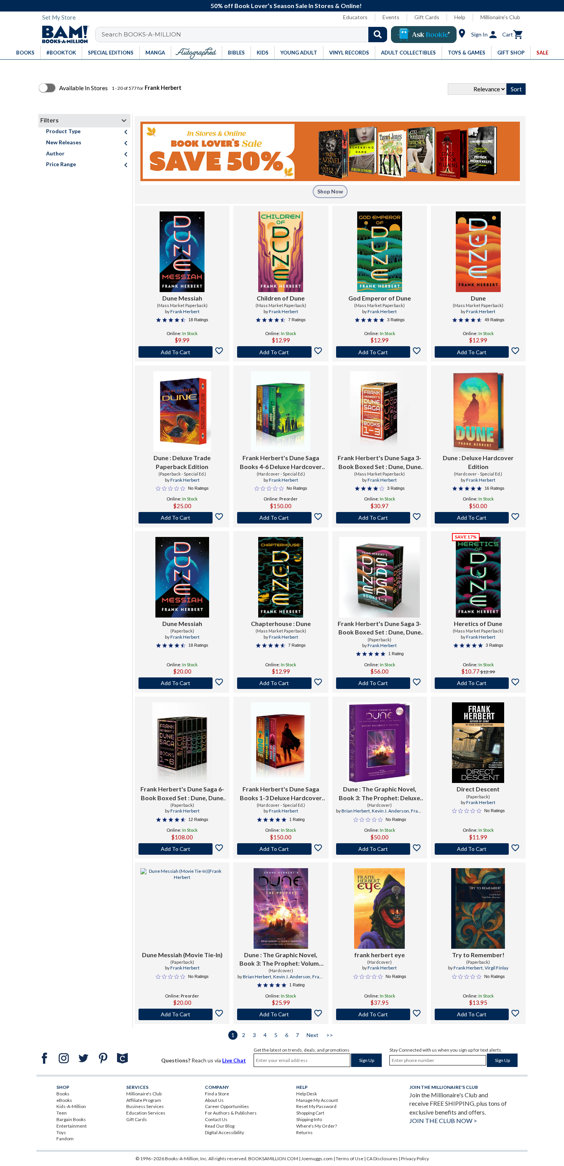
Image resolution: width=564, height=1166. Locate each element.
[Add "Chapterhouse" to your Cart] (280, 683)
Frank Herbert (185, 311)
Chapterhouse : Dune (281, 623)
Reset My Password (316, 1106)
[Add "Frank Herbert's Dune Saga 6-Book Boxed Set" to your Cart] (182, 849)
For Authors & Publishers (231, 1113)
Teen (61, 1113)
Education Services (145, 1113)
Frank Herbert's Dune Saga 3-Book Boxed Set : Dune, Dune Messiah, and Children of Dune (379, 462)
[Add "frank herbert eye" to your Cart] (379, 1014)
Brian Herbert (355, 811)
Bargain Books (71, 1119)
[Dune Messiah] (182, 252)
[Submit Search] (377, 34)
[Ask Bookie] (424, 34)
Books (62, 1094)
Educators (355, 17)
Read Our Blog (219, 1126)
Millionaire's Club (500, 17)
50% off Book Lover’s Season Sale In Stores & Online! (286, 5)
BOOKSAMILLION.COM (273, 1158)
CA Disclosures (382, 1158)
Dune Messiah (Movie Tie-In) (182, 954)
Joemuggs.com (317, 1158)
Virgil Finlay (496, 968)
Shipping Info (309, 1119)
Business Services (145, 1106)
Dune (478, 298)
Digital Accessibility (224, 1132)
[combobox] (246, 34)
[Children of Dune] (280, 252)
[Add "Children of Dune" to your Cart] (280, 352)
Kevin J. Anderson (390, 811)
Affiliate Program (143, 1100)
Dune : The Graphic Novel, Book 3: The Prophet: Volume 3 (280, 959)
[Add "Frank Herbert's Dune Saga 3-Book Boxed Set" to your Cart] (379, 518)
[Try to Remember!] (478, 908)
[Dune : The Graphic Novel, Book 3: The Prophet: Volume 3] (281, 908)
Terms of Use (349, 1158)
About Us (214, 1100)
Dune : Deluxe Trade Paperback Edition (182, 462)
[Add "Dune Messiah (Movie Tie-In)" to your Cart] (182, 1014)
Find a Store (217, 1094)
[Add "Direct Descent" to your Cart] (478, 849)
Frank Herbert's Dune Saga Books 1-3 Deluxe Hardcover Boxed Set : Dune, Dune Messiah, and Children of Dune (280, 793)
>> (329, 1035)
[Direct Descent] (478, 742)
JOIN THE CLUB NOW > (443, 1120)
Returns (304, 1132)
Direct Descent (478, 789)
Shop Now (330, 191)
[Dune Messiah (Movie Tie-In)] (182, 908)
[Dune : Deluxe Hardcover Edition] (478, 411)
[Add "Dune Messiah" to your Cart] (182, 352)
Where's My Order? (316, 1126)
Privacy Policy (415, 1158)
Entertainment (71, 1126)
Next (312, 1035)
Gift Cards (426, 17)
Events (391, 17)
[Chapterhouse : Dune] (280, 577)
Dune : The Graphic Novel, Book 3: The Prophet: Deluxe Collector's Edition (379, 793)
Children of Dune (281, 298)
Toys (61, 1132)
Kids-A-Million (71, 1106)
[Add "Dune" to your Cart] (478, 352)
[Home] (62, 34)
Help (459, 17)
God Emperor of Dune (379, 298)
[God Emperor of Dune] (379, 252)
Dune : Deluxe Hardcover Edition (478, 462)
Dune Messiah (182, 298)
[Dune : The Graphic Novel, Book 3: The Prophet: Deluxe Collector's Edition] (379, 742)
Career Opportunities (227, 1106)
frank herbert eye (379, 954)
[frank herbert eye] (379, 908)
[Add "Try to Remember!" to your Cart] (478, 1014)
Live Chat (234, 1060)
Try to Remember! (478, 954)
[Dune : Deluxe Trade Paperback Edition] (182, 411)
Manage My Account (317, 1100)
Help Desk (306, 1094)
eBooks (64, 1100)
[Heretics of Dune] (478, 577)
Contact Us (216, 1119)
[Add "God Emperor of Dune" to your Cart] (379, 352)
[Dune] (478, 252)
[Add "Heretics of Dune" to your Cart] (478, 683)
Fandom (65, 1138)
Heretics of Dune (478, 623)
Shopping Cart (310, 1113)
